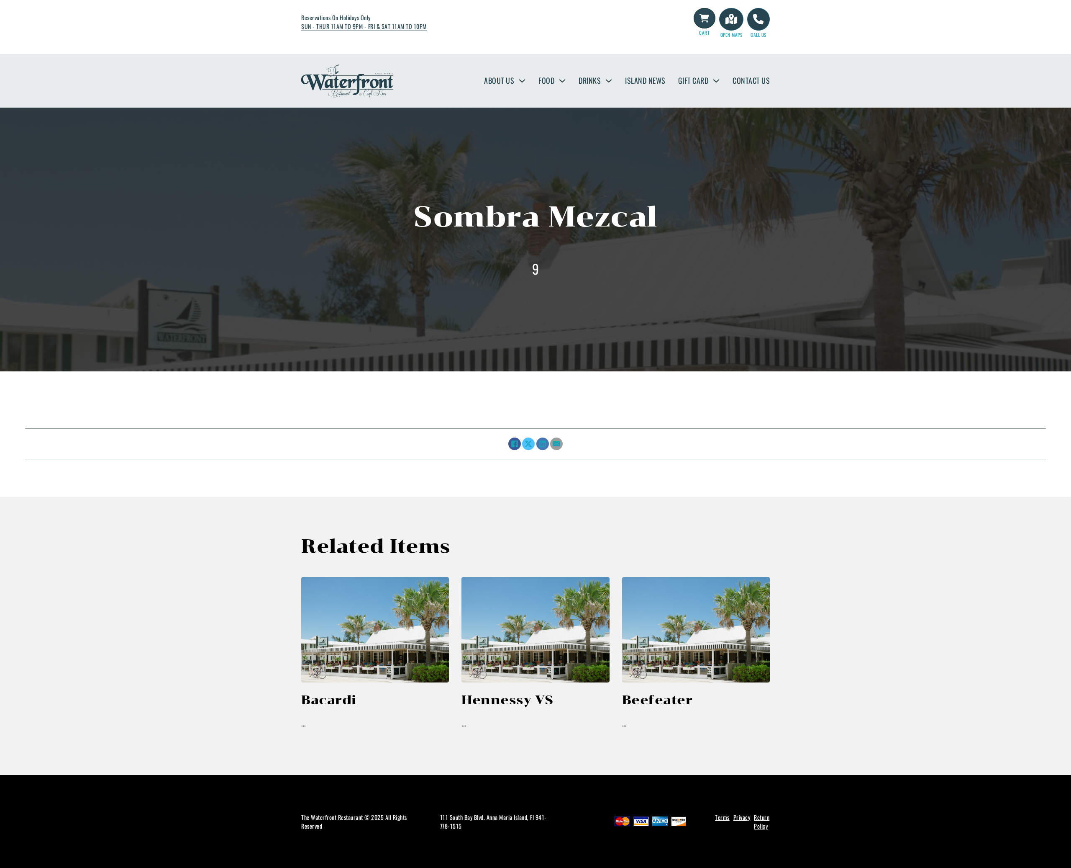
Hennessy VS (507, 700)
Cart (704, 32)
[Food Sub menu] (562, 81)
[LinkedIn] (542, 444)
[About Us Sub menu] (522, 81)
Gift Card (693, 80)
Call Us (758, 34)
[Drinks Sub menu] (608, 81)
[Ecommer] (704, 18)
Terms (722, 817)
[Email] (556, 444)
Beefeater (657, 700)
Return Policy (761, 821)
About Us (499, 80)
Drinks (590, 80)
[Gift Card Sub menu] (716, 81)
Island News (645, 80)
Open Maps (731, 34)
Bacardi (328, 700)
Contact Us (751, 80)
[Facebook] (514, 444)
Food (546, 80)
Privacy (742, 817)
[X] (528, 444)
